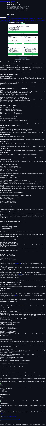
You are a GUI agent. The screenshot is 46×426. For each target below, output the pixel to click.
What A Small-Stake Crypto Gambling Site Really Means (7, 18)
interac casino (20, 274)
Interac (7, 1)
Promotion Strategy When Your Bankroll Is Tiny (11, 20)
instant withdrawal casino (18, 263)
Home (1, 1)
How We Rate (13, 419)
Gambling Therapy (14, 416)
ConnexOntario (3, 416)
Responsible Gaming (17, 419)
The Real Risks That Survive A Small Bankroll (6, 19)
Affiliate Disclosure (9, 419)
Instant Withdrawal (4, 1)
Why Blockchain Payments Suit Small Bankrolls (19, 18)
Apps (9, 1)
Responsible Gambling (9, 416)
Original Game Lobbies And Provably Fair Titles (31, 19)
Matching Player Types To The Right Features (34, 20)
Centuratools (1, 0)
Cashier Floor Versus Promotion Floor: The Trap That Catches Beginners (33, 18)
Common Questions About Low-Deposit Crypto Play (17, 21)
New (8, 1)
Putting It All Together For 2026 (6, 21)
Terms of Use (5, 419)
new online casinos (19, 285)
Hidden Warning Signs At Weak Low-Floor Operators (19, 19)
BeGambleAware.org (29, 59)
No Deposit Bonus (13, 1)
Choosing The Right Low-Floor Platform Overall (23, 20)
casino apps (16, 295)
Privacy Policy (2, 419)
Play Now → (15, 43)
